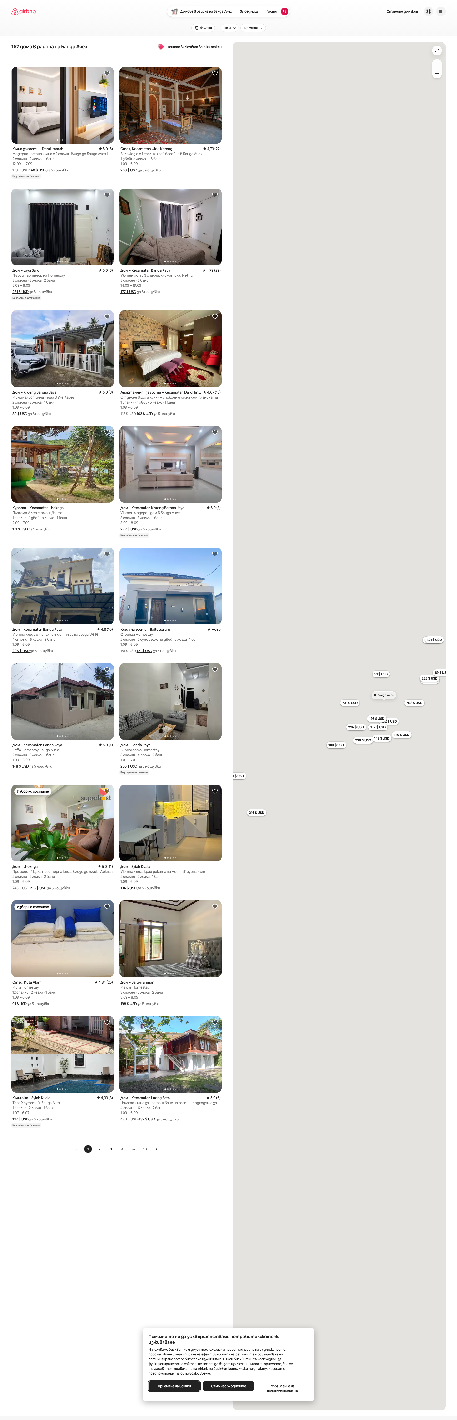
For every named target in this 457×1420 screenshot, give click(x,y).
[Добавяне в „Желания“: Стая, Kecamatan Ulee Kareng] (215, 73)
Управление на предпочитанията (283, 1388)
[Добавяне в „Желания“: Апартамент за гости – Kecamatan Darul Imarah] (215, 316)
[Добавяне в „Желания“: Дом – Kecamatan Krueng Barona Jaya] (215, 432)
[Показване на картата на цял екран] (437, 50)
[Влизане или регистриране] (428, 11)
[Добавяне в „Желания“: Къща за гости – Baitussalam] (215, 554)
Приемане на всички (174, 1386)
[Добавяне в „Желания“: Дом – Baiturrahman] (215, 906)
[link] (77, 1149)
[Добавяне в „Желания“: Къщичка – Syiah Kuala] (107, 1022)
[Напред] (156, 1149)
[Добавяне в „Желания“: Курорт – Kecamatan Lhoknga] (107, 432)
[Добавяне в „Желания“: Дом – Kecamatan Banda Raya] (215, 195)
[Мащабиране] (437, 64)
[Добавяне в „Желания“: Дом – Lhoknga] (107, 791)
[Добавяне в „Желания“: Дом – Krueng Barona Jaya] (107, 316)
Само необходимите (228, 1386)
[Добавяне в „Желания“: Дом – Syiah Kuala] (215, 791)
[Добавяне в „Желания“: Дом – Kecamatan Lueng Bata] (215, 1022)
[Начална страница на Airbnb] (23, 11)
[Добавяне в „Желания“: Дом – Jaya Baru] (107, 195)
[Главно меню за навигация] (441, 11)
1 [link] (88, 1149)
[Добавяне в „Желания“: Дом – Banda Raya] (215, 669)
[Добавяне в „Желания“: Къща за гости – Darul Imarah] (107, 73)
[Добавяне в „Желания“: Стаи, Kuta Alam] (107, 906)
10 (145, 1149)
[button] (37, 170)
